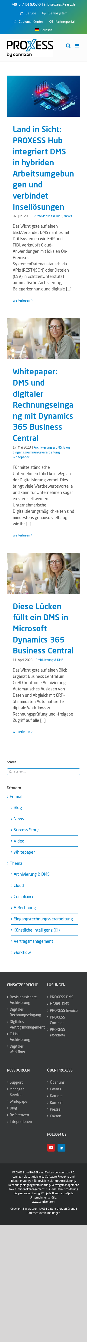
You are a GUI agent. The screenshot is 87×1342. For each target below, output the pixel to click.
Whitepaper (21, 457)
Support (16, 1082)
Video (19, 841)
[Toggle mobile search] (68, 45)
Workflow (22, 952)
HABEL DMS (59, 1003)
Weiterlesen (21, 300)
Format (16, 796)
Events (55, 1089)
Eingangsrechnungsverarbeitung (36, 452)
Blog (66, 447)
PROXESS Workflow (57, 1032)
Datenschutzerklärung (61, 1208)
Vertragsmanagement (33, 941)
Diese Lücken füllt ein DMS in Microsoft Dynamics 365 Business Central (43, 573)
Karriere (56, 1095)
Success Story (26, 830)
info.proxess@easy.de (60, 4)
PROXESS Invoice (64, 1010)
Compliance (24, 896)
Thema (16, 863)
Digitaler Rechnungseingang (24, 1012)
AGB (42, 1208)
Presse (55, 1109)
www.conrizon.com (43, 1201)
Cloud (19, 885)
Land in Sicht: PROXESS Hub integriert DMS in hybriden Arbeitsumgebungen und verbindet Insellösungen (43, 96)
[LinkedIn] (61, 1148)
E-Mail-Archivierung (20, 1036)
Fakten (55, 1116)
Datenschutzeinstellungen (43, 1213)
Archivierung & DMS (48, 216)
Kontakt (56, 1102)
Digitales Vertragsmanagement (24, 1024)
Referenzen (19, 1114)
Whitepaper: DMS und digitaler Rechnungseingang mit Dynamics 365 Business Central (43, 338)
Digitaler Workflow (17, 1049)
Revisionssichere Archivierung (23, 999)
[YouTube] (51, 1148)
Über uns (57, 1082)
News (68, 216)
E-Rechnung (25, 907)
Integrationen (21, 1121)
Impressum (31, 1208)
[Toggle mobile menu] (77, 45)
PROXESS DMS (61, 996)
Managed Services (17, 1091)
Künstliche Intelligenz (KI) (37, 930)
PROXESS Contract (57, 1020)
